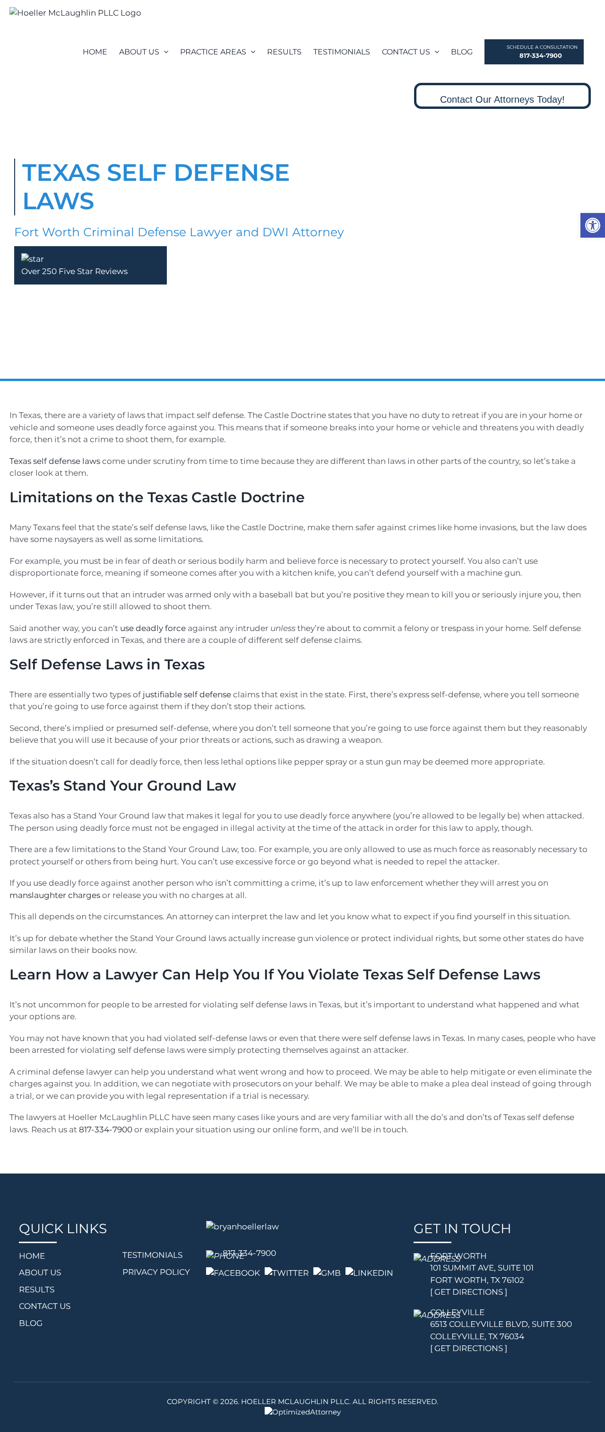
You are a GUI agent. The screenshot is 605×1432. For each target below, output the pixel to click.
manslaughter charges (54, 895)
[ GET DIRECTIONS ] (468, 1292)
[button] (592, 225)
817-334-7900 (105, 1129)
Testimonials (152, 1255)
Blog (31, 1323)
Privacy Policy (156, 1272)
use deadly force (153, 628)
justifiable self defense (187, 694)
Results (36, 1289)
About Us (40, 1272)
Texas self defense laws (54, 461)
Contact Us (44, 1306)
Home (32, 1256)
